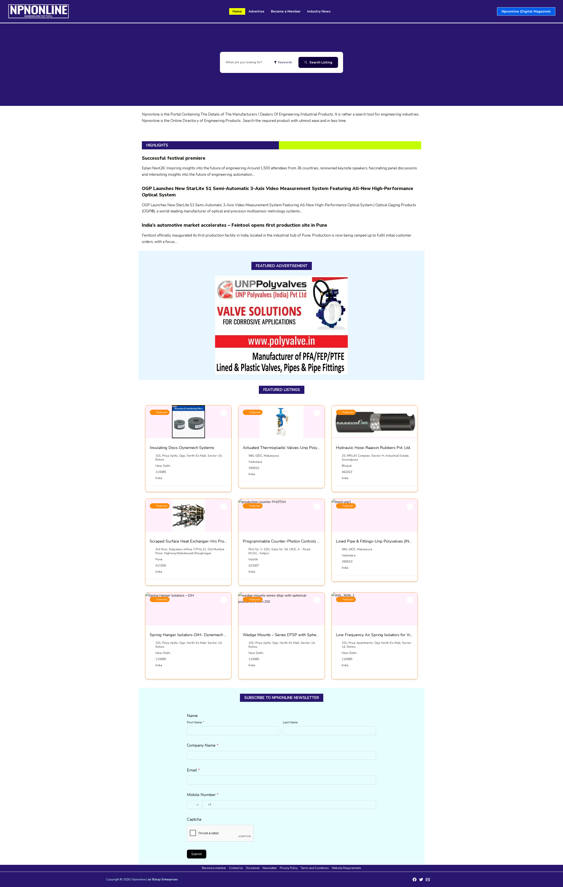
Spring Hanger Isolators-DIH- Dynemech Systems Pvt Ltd (201, 634)
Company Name (202, 745)
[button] (526, 11)
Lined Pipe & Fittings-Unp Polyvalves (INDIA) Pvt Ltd (383, 541)
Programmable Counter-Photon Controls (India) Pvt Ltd (292, 541)
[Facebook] (415, 880)
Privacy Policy (289, 868)
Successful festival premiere (173, 158)
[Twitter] (421, 880)
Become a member (214, 868)
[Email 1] (428, 880)
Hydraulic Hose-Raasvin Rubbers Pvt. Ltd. (373, 447)
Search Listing (320, 62)
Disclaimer (253, 868)
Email (193, 770)
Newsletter (270, 868)
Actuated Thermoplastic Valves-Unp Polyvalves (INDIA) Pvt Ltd (300, 447)
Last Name (290, 722)
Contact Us (236, 868)
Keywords (285, 62)
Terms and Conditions (315, 868)
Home (237, 11)
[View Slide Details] (281, 325)
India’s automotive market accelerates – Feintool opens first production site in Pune (234, 225)
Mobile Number (203, 794)
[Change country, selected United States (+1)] (194, 805)
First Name (195, 722)
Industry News (319, 11)
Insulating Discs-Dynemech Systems (182, 447)
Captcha (194, 819)
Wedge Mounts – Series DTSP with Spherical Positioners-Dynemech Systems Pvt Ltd (319, 634)
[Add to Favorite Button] (223, 413)
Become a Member (286, 11)
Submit (196, 854)
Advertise (256, 11)
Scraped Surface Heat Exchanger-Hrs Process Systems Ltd (202, 541)
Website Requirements (346, 868)
